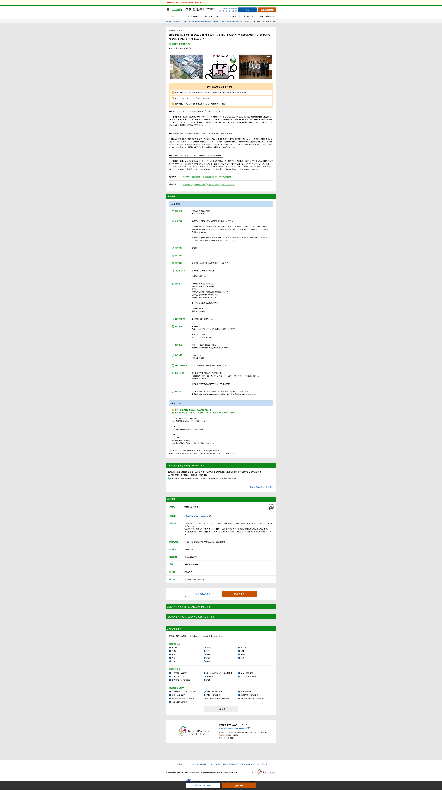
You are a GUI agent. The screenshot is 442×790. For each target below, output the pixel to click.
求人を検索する (193, 16)
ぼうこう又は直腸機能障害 (223, 177)
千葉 (208, 651)
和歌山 (243, 654)
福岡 (208, 661)
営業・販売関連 (247, 673)
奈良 (173, 658)
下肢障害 (186, 177)
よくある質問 (233, 11)
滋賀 (208, 654)
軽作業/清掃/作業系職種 (181, 680)
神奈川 (174, 651)
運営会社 (264, 764)
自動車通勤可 (187, 184)
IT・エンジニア (178, 676)
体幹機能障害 (207, 177)
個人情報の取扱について (204, 764)
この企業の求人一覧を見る (262, 487)
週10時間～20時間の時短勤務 (252, 698)
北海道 (174, 647)
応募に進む (239, 593)
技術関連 (209, 676)
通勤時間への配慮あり (249, 695)
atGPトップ (175, 16)
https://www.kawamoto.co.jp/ (196, 516)
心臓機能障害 (196, 177)
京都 (208, 658)
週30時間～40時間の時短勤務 (183, 698)
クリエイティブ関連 (248, 676)
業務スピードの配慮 (227, 184)
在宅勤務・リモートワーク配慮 (184, 691)
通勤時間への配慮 (200, 184)
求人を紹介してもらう (211, 16)
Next (271, 67)
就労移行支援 (248, 16)
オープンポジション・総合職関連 (219, 673)
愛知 (173, 654)
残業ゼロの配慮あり (179, 702)
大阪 (242, 658)
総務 (208, 680)
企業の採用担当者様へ (230, 9)
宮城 (208, 647)
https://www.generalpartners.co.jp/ (233, 728)
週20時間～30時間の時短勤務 (217, 698)
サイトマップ (190, 764)
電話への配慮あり (179, 695)
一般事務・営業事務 (179, 673)
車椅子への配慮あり (214, 691)
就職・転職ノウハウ (267, 16)
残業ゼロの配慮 (213, 184)
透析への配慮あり (213, 695)
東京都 (243, 647)
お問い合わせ (223, 11)
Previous (171, 67)
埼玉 (242, 651)
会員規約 (217, 764)
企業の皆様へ (179, 764)
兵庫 (173, 661)
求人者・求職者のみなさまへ (250, 764)
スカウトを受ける (230, 16)
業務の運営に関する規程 (230, 764)
